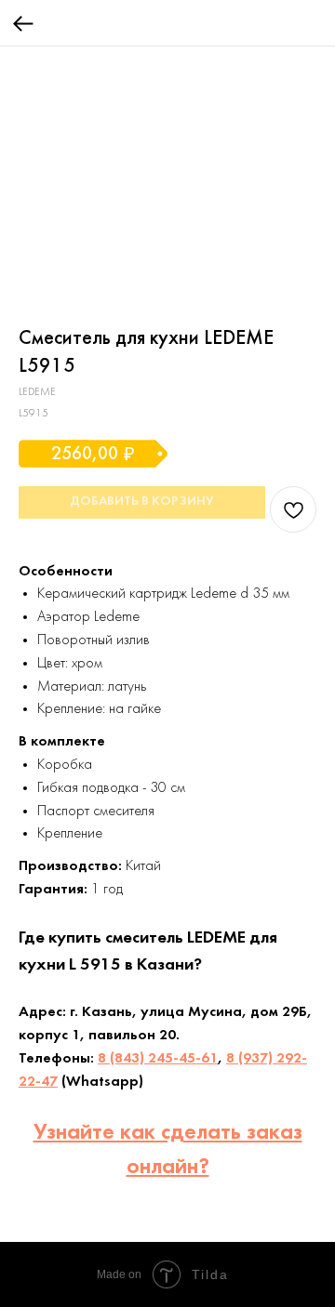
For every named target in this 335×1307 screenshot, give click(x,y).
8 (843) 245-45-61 (158, 1058)
